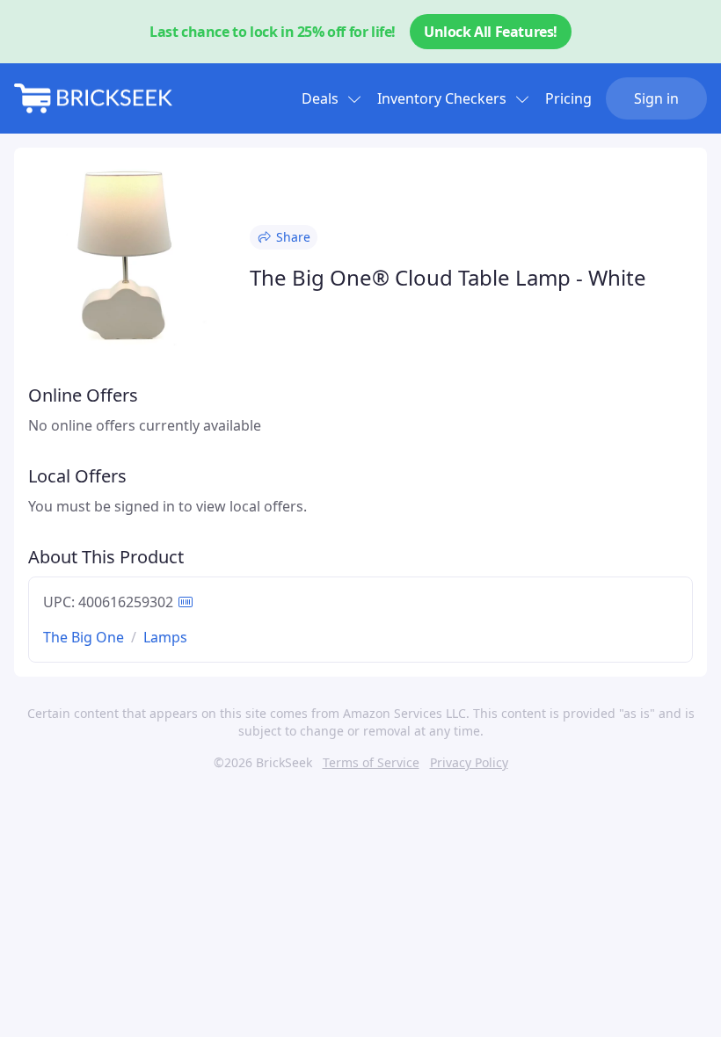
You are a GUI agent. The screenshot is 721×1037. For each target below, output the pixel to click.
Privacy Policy (469, 762)
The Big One (83, 637)
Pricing (568, 98)
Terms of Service (371, 762)
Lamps (165, 637)
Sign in (656, 98)
